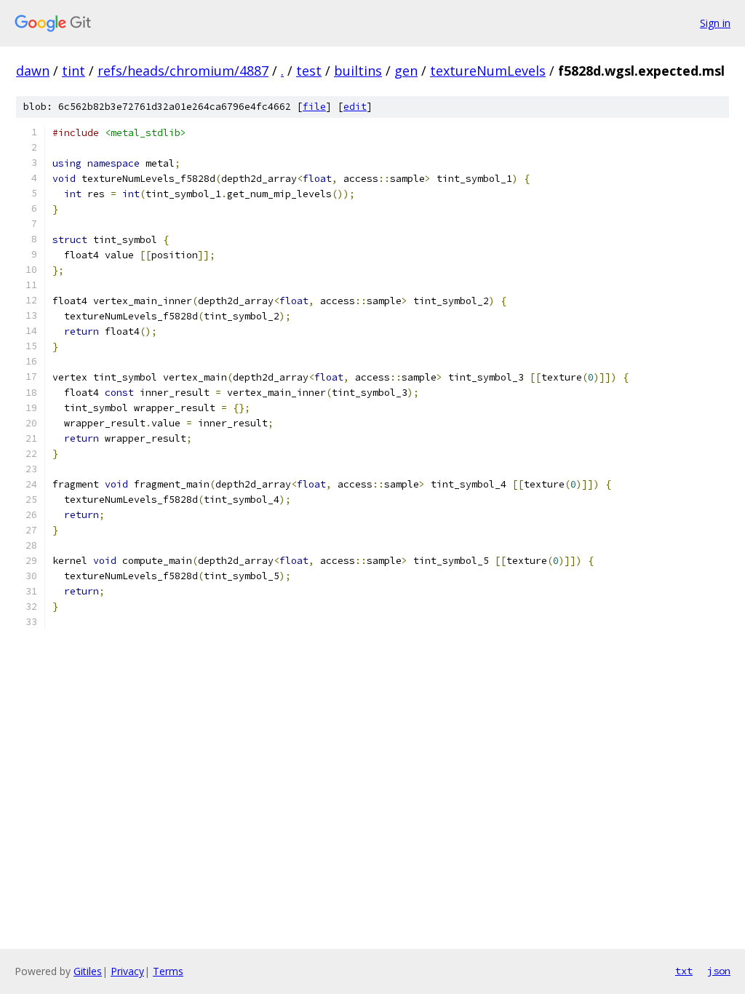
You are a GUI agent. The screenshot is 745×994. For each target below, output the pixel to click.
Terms (168, 971)
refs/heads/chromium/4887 (182, 70)
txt (684, 970)
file (314, 106)
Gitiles (87, 971)
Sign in (715, 23)
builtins (358, 70)
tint (73, 70)
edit (355, 106)
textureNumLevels (488, 70)
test (309, 70)
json (718, 970)
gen (406, 70)
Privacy (127, 971)
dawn (32, 70)
